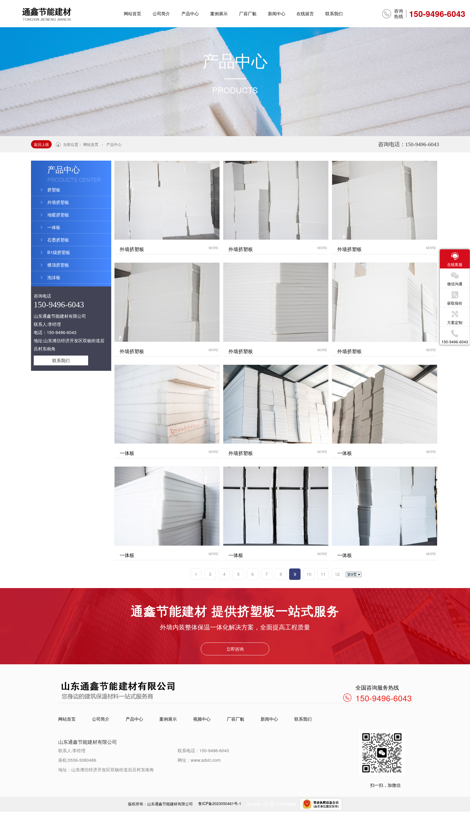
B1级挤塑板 (58, 252)
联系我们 (61, 360)
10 (309, 574)
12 (337, 574)
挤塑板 (53, 189)
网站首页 (90, 144)
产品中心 (114, 144)
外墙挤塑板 (58, 202)
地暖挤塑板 (58, 215)
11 (323, 574)
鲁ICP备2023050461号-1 (219, 803)
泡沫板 (53, 277)
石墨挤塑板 (58, 240)
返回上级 (41, 144)
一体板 (53, 227)
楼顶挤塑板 (58, 265)
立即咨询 (235, 649)
